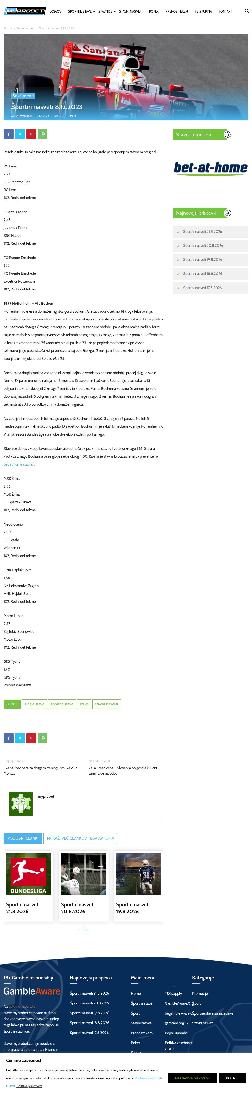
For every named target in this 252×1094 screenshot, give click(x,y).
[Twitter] (20, 134)
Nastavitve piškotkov (192, 1078)
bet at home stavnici (19, 464)
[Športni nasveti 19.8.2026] (138, 874)
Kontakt (225, 11)
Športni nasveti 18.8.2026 (202, 274)
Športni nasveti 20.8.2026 (203, 245)
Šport (135, 1013)
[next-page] (87, 930)
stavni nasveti (106, 704)
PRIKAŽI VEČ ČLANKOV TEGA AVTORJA (80, 838)
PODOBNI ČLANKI (22, 838)
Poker (154, 11)
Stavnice (105, 11)
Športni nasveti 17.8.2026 (202, 288)
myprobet (26, 116)
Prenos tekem (177, 11)
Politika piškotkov (29, 1086)
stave (84, 704)
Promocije (200, 993)
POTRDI (232, 1078)
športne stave (62, 704)
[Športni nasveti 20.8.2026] (83, 874)
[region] (126, 1073)
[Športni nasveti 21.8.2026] (28, 874)
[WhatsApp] (42, 134)
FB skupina (203, 11)
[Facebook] (9, 134)
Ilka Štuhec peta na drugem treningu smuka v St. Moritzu (41, 770)
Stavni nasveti (130, 11)
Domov (55, 11)
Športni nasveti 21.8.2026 (202, 231)
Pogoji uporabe (176, 1033)
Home (136, 993)
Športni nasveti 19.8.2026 (202, 260)
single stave (34, 704)
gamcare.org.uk (176, 1023)
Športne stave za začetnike (212, 1013)
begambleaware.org (180, 1013)
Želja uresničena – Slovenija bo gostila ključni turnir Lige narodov (123, 770)
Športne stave (80, 11)
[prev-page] (79, 930)
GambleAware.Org (179, 1003)
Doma (8, 28)
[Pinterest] (31, 134)
